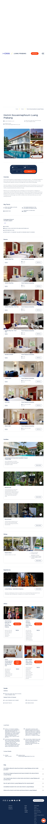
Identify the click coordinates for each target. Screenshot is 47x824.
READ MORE (38, 465)
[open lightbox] (17, 143)
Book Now (30, 171)
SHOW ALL (39, 262)
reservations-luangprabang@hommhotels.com (12, 124)
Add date (16, 167)
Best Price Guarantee (38, 800)
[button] (6, 249)
